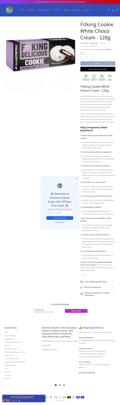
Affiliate (7, 345)
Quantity (82, 53)
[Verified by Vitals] (19, 400)
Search (7, 332)
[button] (23, 10)
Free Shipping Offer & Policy (13, 342)
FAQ (6, 368)
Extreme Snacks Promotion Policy (15, 352)
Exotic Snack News (10, 335)
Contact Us (8, 375)
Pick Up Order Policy (11, 349)
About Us (7, 372)
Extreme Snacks (61, 400)
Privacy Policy (9, 355)
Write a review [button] (76, 311)
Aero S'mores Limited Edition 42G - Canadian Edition (22, 398)
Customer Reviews (10, 365)
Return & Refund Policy (12, 359)
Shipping (82, 46)
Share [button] (84, 275)
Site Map (7, 378)
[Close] (77, 178)
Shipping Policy (9, 339)
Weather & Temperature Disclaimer (15, 362)
